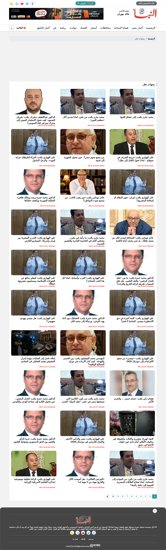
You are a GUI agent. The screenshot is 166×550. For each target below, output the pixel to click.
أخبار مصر (137, 27)
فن (54, 27)
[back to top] (155, 511)
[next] (107, 496)
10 (113, 496)
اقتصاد (83, 27)
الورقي (83, 3)
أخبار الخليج (43, 27)
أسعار (94, 27)
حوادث (73, 27)
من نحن (90, 539)
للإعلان (83, 539)
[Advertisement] (83, 62)
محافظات (105, 27)
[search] (11, 27)
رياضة (63, 27)
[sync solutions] (95, 546)
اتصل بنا (75, 539)
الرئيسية (150, 27)
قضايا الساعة (121, 27)
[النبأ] (144, 13)
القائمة (19, 28)
